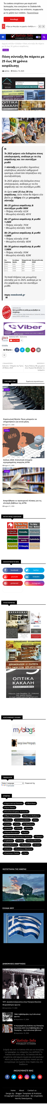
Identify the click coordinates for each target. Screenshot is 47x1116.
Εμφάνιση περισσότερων (35, 381)
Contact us (32, 1090)
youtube (14, 576)
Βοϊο (36, 820)
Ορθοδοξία (9, 841)
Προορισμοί (26, 845)
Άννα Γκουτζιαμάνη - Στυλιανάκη (16, 812)
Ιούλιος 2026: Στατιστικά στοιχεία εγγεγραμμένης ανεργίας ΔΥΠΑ (17, 461)
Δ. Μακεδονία (29, 824)
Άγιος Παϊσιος (10, 807)
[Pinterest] (33, 350)
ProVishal (37, 1093)
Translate (10, 785)
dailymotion (13, 590)
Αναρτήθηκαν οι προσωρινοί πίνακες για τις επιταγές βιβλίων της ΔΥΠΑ (22, 501)
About (21, 1090)
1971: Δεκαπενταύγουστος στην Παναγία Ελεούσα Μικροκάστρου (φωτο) (22, 1003)
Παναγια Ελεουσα (34, 841)
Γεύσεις (8, 824)
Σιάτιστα (8, 849)
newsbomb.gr (18, 294)
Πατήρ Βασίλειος (11, 845)
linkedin (36, 576)
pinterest (14, 583)
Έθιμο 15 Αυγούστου (12, 816)
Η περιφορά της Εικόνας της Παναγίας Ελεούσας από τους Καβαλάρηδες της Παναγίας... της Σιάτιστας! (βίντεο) (29, 1027)
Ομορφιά (39, 836)
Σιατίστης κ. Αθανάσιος (24, 849)
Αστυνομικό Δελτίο (23, 820)
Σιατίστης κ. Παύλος (12, 853)
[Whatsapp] (27, 350)
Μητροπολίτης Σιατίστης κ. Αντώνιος (18, 836)
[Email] (38, 350)
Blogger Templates (23, 1093)
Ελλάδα (18, 43)
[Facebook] (17, 350)
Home (13, 1090)
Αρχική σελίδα (8, 43)
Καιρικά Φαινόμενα (12, 832)
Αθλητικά (8, 820)
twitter (36, 570)
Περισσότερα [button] (32, 13)
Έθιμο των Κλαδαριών (31, 816)
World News (31, 803)
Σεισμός (37, 845)
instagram (36, 583)
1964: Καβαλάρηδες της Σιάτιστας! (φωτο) (27, 1015)
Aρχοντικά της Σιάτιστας (14, 803)
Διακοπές (8, 828)
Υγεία (26, 853)
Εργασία (29, 828)
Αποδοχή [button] (14, 19)
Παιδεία (20, 841)
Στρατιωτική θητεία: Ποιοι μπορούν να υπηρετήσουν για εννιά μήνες (20, 420)
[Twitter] (22, 350)
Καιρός (25, 832)
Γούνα (17, 824)
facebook (14, 570)
